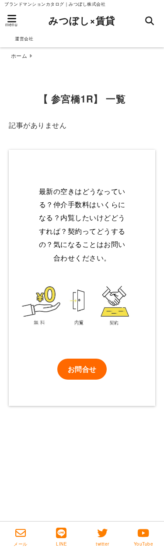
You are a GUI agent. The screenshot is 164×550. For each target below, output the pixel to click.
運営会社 (24, 38)
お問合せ (82, 369)
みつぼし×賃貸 (82, 20)
